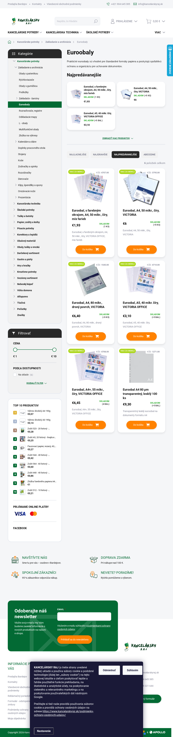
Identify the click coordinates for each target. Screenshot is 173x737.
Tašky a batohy (25, 216)
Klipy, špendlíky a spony (30, 185)
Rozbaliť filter (35, 383)
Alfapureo (22, 296)
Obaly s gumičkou (28, 86)
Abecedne (149, 154)
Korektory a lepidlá (27, 234)
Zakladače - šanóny (29, 98)
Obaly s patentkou (28, 73)
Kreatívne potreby (26, 271)
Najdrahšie (100, 154)
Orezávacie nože (26, 191)
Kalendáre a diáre (27, 141)
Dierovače (23, 179)
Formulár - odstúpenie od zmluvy (21, 703)
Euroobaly (24, 104)
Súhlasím (132, 670)
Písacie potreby (25, 228)
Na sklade (25, 374)
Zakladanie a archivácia (30, 67)
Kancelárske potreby (28, 61)
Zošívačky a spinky (28, 166)
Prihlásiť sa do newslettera (75, 639)
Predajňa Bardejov (17, 4)
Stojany (22, 154)
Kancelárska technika (28, 203)
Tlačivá (21, 302)
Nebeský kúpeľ (25, 284)
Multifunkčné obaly (29, 129)
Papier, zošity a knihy (28, 222)
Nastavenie (44, 731)
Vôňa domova (24, 290)
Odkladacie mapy (28, 117)
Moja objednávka (17, 718)
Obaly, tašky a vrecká (28, 247)
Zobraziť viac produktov (116, 138)
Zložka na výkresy (28, 135)
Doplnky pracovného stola (31, 148)
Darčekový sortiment (28, 253)
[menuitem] (25, 32)
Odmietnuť (109, 670)
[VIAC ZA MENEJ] (90, 189)
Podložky (24, 92)
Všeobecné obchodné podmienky (64, 4)
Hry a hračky (23, 265)
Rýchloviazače (26, 79)
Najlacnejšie (77, 154)
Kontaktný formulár (144, 698)
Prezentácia (24, 197)
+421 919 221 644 (143, 685)
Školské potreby (25, 210)
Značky (21, 315)
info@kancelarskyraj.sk (146, 672)
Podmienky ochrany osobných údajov (18, 711)
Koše (20, 160)
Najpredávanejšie (125, 154)
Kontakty (37, 4)
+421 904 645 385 (143, 679)
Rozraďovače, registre (30, 110)
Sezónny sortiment (27, 278)
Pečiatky (22, 309)
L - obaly (23, 123)
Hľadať (95, 21)
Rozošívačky (24, 172)
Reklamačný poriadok (19, 696)
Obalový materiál (26, 240)
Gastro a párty (24, 259)
